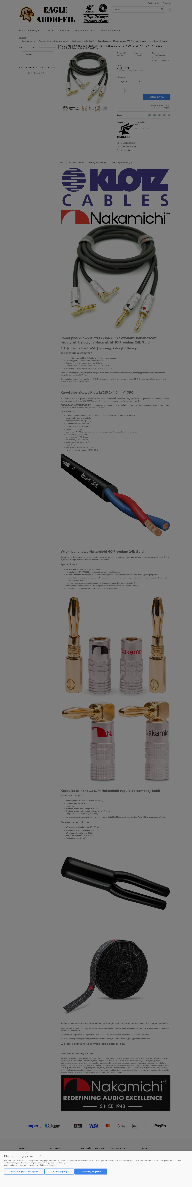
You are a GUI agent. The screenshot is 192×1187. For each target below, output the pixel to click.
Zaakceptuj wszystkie (91, 1171)
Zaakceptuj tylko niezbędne (24, 1171)
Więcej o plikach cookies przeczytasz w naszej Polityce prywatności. (30, 1165)
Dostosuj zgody (59, 1171)
